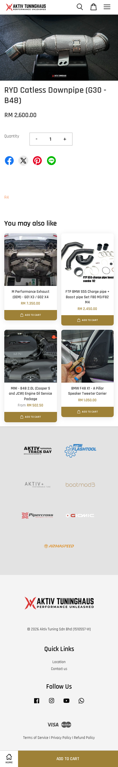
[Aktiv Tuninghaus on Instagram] (52, 703)
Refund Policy (84, 737)
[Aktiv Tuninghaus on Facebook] (37, 703)
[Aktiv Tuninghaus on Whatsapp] (81, 703)
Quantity (11, 136)
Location (59, 662)
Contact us (59, 669)
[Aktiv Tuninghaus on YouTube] (66, 703)
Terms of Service (35, 737)
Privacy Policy (61, 737)
